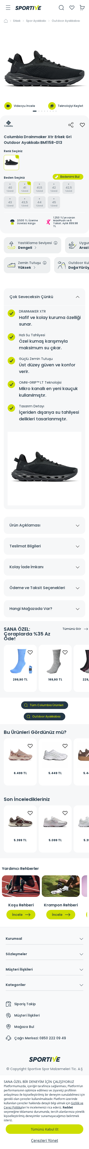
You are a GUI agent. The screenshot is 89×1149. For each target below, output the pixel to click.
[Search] (61, 7)
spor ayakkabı (36, 21)
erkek (16, 21)
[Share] (71, 125)
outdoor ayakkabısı (66, 21)
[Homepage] (28, 7)
